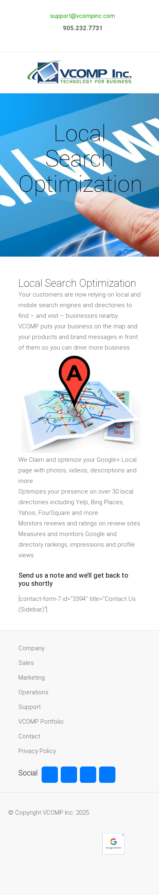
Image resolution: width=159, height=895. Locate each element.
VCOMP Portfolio (41, 721)
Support (29, 707)
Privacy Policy (37, 751)
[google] (88, 775)
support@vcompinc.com (82, 16)
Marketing (31, 677)
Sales (26, 663)
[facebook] (50, 775)
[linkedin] (107, 775)
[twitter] (69, 775)
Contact (29, 736)
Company (31, 648)
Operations (33, 692)
